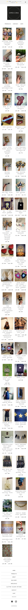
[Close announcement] (25, 2)
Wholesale (14, 583)
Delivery (14, 580)
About (14, 577)
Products (8, 23)
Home (14, 570)
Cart (21, 23)
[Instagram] (16, 601)
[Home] (14, 13)
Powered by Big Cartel (14, 606)
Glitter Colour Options (14, 587)
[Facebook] (12, 601)
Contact (15, 23)
